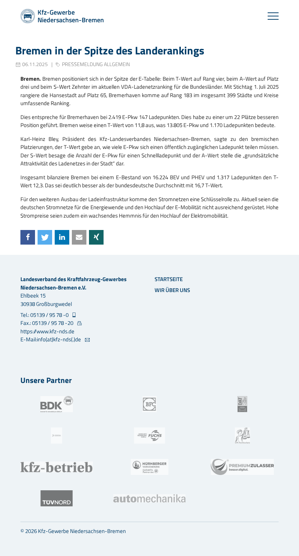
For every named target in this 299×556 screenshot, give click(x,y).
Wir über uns (172, 290)
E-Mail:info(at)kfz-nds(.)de (51, 339)
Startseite (169, 279)
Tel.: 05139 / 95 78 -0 (45, 315)
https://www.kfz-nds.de (47, 331)
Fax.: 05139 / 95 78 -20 (47, 323)
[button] (27, 237)
